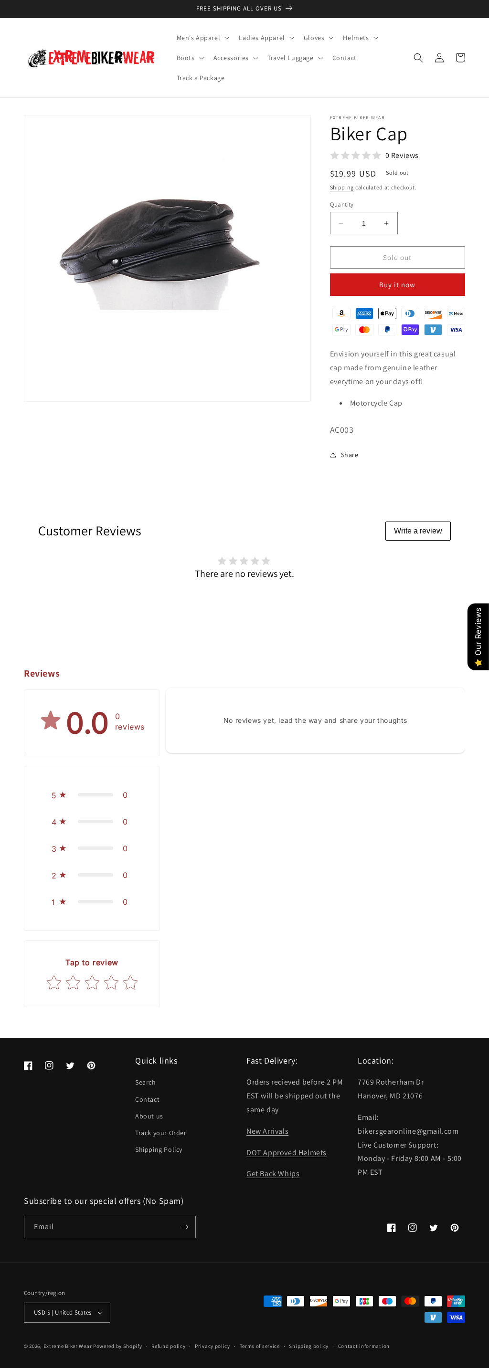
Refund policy (168, 1346)
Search (145, 1082)
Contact (147, 1099)
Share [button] (350, 454)
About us (149, 1116)
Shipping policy (309, 1346)
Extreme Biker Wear (67, 1346)
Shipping (342, 187)
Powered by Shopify (117, 1346)
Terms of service (260, 1346)
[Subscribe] (184, 1227)
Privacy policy (212, 1346)
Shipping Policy (158, 1149)
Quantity (342, 204)
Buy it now (397, 284)
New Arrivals (267, 1131)
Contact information (364, 1346)
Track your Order (161, 1132)
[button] (202, 38)
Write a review (418, 531)
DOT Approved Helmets (286, 1153)
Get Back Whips (272, 1174)
